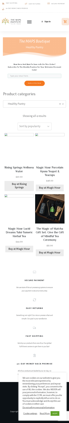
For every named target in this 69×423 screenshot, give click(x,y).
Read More (45, 413)
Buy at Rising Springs (19, 186)
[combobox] (34, 104)
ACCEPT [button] (54, 413)
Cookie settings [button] (30, 413)
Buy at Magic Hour (49, 187)
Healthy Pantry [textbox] (33, 103)
